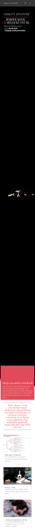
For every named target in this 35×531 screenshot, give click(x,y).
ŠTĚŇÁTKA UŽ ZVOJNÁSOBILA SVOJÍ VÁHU (16, 520)
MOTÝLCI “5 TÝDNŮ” (10, 487)
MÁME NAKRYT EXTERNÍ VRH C (13, 455)
